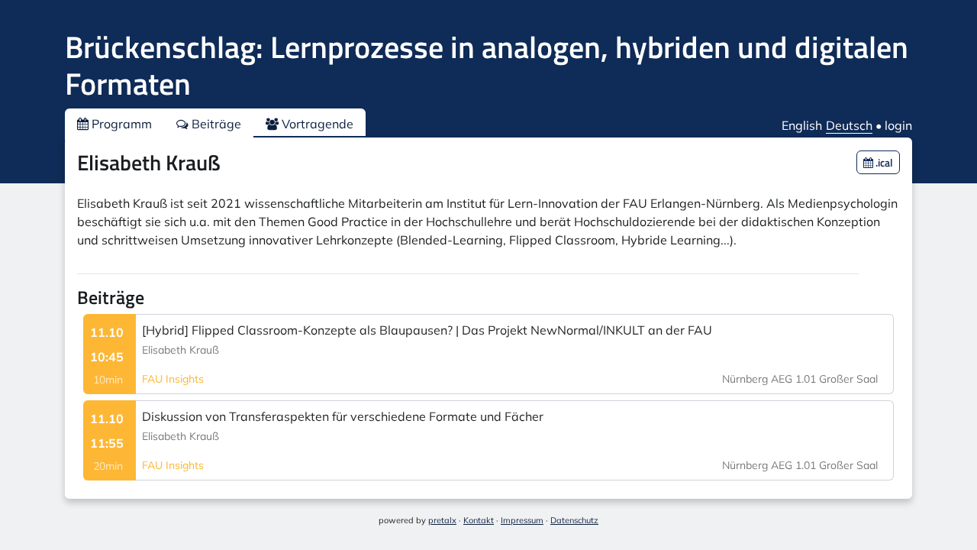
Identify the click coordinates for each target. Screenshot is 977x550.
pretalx (442, 520)
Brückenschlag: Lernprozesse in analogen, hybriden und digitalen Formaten (486, 65)
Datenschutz (574, 520)
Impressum (522, 520)
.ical (883, 162)
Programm (120, 123)
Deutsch (849, 125)
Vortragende (316, 123)
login (898, 125)
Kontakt (478, 520)
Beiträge (215, 123)
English (802, 125)
